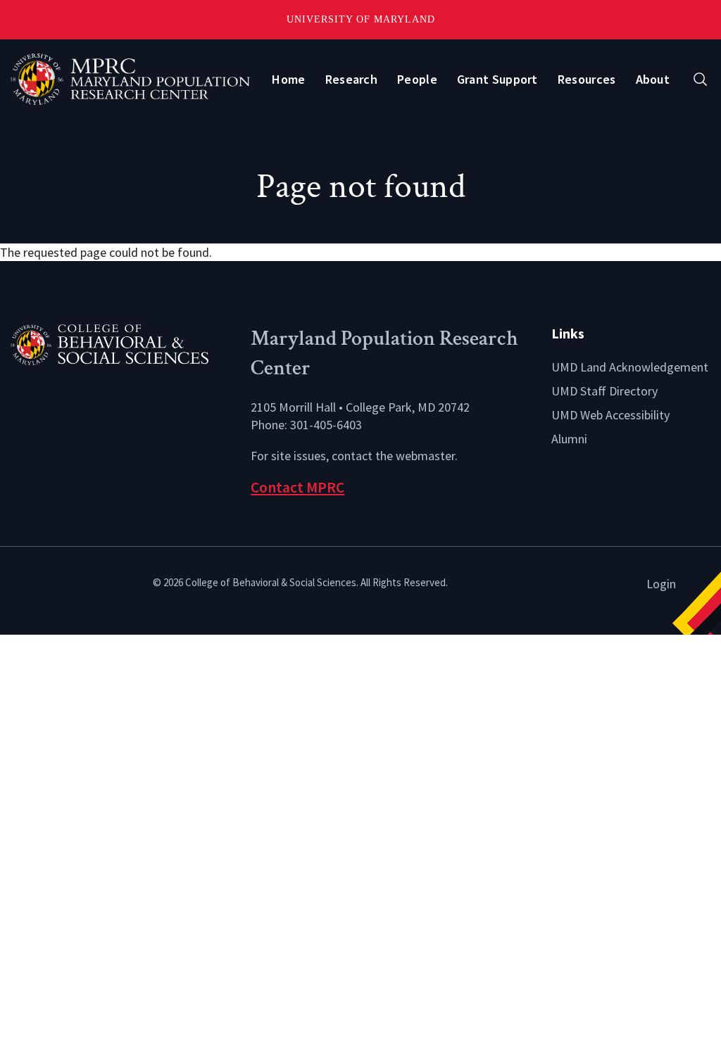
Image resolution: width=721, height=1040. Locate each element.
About (653, 79)
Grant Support (497, 79)
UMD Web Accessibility (610, 415)
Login (661, 584)
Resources (587, 79)
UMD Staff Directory (604, 391)
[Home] (120, 343)
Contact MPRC (297, 487)
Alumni (569, 439)
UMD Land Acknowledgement (629, 367)
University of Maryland (361, 19)
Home (288, 79)
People (417, 79)
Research (351, 79)
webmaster (425, 456)
